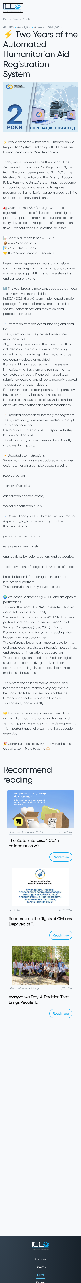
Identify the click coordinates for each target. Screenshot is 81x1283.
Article (26, 19)
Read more (61, 857)
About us (40, 1259)
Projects (41, 1267)
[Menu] (73, 8)
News (16, 19)
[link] (13, 8)
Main (5, 19)
